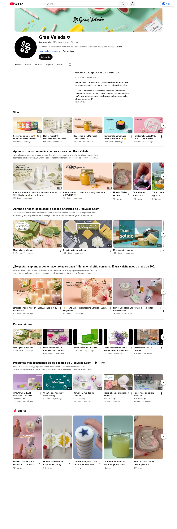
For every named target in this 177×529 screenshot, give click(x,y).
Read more (80, 102)
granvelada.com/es (49, 51)
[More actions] (41, 136)
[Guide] (5, 4)
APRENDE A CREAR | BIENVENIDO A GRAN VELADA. (97, 73)
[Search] (123, 4)
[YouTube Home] (16, 4)
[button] (80, 101)
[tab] (18, 64)
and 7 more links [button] (66, 51)
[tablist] (88, 64)
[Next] (163, 125)
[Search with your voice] (132, 4)
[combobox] (82, 4)
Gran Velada (18, 399)
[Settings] (156, 4)
